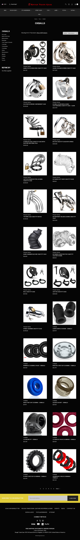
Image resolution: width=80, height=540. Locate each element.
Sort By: (65, 33)
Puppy (3, 58)
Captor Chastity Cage (59, 291)
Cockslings (4, 48)
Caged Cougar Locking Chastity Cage (64, 68)
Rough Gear (13, 10)
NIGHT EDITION (6, 36)
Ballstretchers (5, 38)
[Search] (65, 4)
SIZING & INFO (29, 512)
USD (5, 4)
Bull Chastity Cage (29, 291)
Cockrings (4, 44)
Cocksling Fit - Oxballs (30, 439)
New (5, 10)
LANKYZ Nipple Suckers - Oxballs (62, 328)
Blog (63, 508)
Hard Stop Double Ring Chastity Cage (35, 68)
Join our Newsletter (12, 508)
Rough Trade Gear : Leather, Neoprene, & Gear (37, 508)
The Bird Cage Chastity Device (32, 216)
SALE (39, 14)
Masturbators (5, 52)
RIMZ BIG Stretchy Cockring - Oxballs (64, 365)
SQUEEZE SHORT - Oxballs (60, 402)
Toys (48, 10)
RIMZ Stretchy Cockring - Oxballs (33, 402)
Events (57, 508)
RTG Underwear (26, 10)
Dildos (3, 50)
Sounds (3, 60)
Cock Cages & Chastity (7, 42)
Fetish (64, 10)
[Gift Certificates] (68, 4)
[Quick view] (46, 41)
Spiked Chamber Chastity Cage (32, 328)
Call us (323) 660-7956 (40, 530)
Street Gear (38, 10)
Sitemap (52, 512)
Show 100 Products (42, 32)
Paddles (4, 56)
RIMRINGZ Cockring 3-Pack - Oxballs (34, 365)
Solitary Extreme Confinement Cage (34, 104)
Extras (73, 10)
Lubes (56, 10)
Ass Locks (4, 34)
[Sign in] (71, 4)
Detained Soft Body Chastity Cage (63, 179)
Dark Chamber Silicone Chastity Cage (34, 254)
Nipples (3, 54)
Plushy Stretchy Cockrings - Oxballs (34, 476)
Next (57, 488)
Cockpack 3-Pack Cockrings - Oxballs (64, 439)
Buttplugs (4, 40)
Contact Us (71, 508)
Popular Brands (41, 512)
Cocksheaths (5, 46)
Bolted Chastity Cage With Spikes (63, 141)
